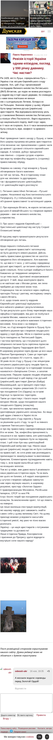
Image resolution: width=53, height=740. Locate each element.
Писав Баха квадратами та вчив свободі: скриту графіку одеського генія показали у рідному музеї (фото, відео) (41, 20)
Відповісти (20, 688)
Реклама (26, 50)
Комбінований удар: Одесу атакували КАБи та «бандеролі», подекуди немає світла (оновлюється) (13, 22)
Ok (39, 737)
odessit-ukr (21, 671)
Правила (41, 715)
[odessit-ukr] (6, 672)
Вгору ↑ (7, 718)
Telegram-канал (20, 732)
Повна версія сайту (9, 728)
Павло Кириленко (23, 54)
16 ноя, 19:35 (37, 671)
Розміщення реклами (26, 728)
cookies (30, 737)
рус (43, 31)
